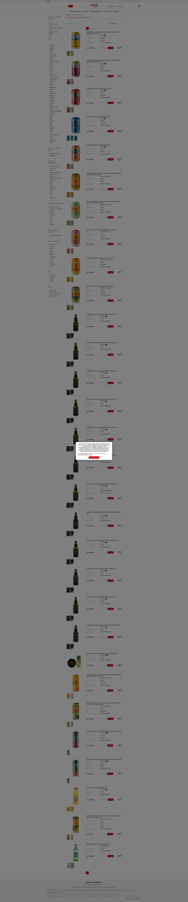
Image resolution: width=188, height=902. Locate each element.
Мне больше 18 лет (94, 457)
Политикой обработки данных (85, 454)
